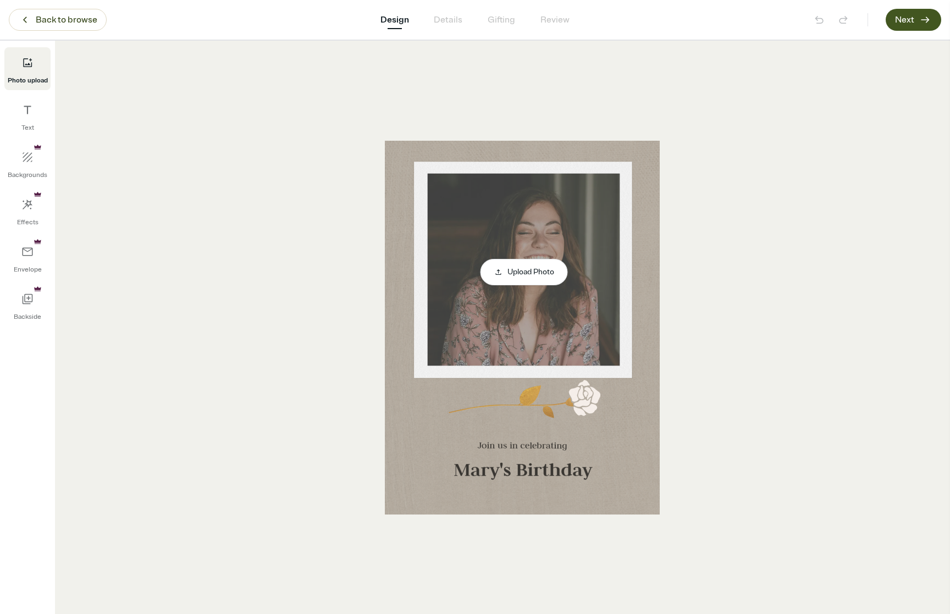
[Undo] (819, 19)
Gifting (501, 19)
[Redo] (843, 19)
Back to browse (66, 19)
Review (555, 19)
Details (448, 19)
